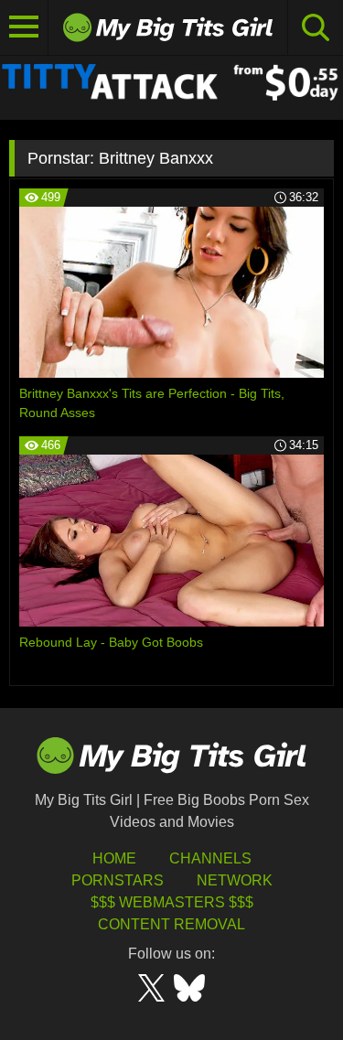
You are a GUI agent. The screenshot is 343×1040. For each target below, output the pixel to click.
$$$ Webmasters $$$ (172, 902)
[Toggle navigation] (24, 27)
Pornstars (117, 880)
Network (235, 880)
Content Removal (171, 924)
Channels (210, 858)
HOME (114, 858)
